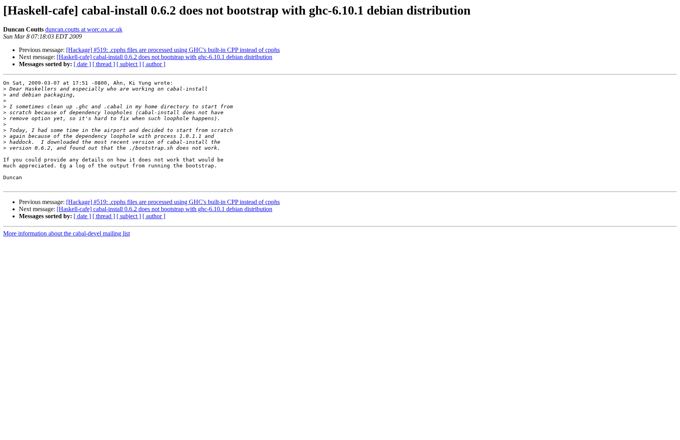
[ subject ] (128, 64)
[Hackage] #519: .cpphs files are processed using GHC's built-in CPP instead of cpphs (173, 49)
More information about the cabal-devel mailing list (66, 233)
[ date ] (82, 64)
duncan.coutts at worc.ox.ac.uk (83, 29)
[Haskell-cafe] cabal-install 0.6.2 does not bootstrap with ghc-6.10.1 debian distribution (164, 57)
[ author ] (153, 64)
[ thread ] (103, 64)
